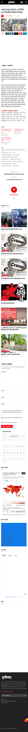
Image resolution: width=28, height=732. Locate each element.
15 (20, 449)
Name (3, 390)
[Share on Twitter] (16, 33)
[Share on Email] (21, 33)
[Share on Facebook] (12, 33)
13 (14, 449)
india (14, 152)
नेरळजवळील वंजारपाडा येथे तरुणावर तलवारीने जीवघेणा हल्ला (6, 131)
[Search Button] (26, 2)
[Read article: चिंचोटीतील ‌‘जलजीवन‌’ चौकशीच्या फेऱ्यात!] (14, 343)
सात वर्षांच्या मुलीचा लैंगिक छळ (8, 303)
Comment (4, 371)
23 (23, 452)
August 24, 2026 (5, 231)
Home (2, 6)
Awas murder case (6, 152)
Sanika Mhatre (9, 15)
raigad (15, 163)
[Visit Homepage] (11, 2)
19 (10, 452)
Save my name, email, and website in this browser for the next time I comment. (13, 411)
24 (4, 455)
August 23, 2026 (5, 331)
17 (4, 452)
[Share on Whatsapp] (7, 33)
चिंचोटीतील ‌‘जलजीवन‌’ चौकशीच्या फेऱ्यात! (10, 354)
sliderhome (7, 6)
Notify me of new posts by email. (9, 422)
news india (19, 161)
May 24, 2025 (17, 15)
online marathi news (7, 163)
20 (14, 452)
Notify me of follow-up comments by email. (11, 417)
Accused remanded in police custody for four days (13, 150)
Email (3, 397)
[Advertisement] (14, 51)
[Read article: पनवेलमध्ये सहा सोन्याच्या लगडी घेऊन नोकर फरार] (14, 243)
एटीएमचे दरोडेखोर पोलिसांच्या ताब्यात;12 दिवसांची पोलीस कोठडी (6, 139)
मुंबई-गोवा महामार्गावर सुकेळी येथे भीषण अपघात (11, 229)
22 (20, 452)
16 (23, 449)
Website (3, 404)
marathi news (5, 159)
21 (17, 452)
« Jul (4, 461)
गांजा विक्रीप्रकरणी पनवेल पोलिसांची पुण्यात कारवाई (13, 278)
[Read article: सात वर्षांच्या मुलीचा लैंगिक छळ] (14, 292)
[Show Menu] (2, 2)
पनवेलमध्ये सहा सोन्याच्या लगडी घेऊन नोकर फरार (12, 254)
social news (16, 165)
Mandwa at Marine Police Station (10, 157)
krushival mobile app (7, 155)
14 (17, 449)
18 (7, 452)
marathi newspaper (6, 161)
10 (4, 449)
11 (7, 449)
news (14, 161)
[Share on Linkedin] (25, 33)
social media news (6, 165)
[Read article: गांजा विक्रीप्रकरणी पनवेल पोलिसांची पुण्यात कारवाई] (14, 267)
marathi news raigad (15, 159)
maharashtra (16, 155)
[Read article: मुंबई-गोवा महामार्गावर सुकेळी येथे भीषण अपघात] (14, 218)
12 (10, 449)
